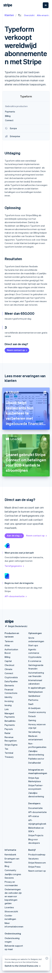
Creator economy (37, 712)
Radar (7, 733)
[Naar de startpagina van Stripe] (8, 621)
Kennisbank (10, 854)
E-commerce (34, 661)
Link (7, 709)
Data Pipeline (11, 681)
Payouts (9, 729)
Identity (8, 697)
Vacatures (33, 858)
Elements (9, 685)
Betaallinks (10, 720)
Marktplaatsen (35, 691)
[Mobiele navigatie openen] (46, 5)
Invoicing (9, 701)
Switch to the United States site (21, 965)
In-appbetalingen (36, 687)
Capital (8, 661)
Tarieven (9, 641)
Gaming (32, 720)
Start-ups (33, 645)
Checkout (9, 665)
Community (10, 870)
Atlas (7, 645)
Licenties (9, 907)
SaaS (30, 704)
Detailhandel (34, 762)
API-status (33, 816)
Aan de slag (13, 535)
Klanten (9, 15)
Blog (7, 866)
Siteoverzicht (11, 911)
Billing (7, 656)
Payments (10, 724)
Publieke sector (36, 758)
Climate (8, 669)
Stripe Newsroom (37, 862)
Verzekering (34, 731)
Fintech (32, 716)
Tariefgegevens (13, 565)
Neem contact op (16, 350)
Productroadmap (36, 854)
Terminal (9, 752)
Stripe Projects (35, 835)
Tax (6, 748)
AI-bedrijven (34, 708)
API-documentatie (15, 596)
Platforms (33, 699)
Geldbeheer (34, 695)
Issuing (8, 705)
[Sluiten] (46, 959)
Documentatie (35, 808)
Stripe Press (34, 866)
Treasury (9, 756)
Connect (9, 673)
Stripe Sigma (11, 744)
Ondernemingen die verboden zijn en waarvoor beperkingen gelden (13, 896)
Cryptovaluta (11, 677)
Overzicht (29, 15)
